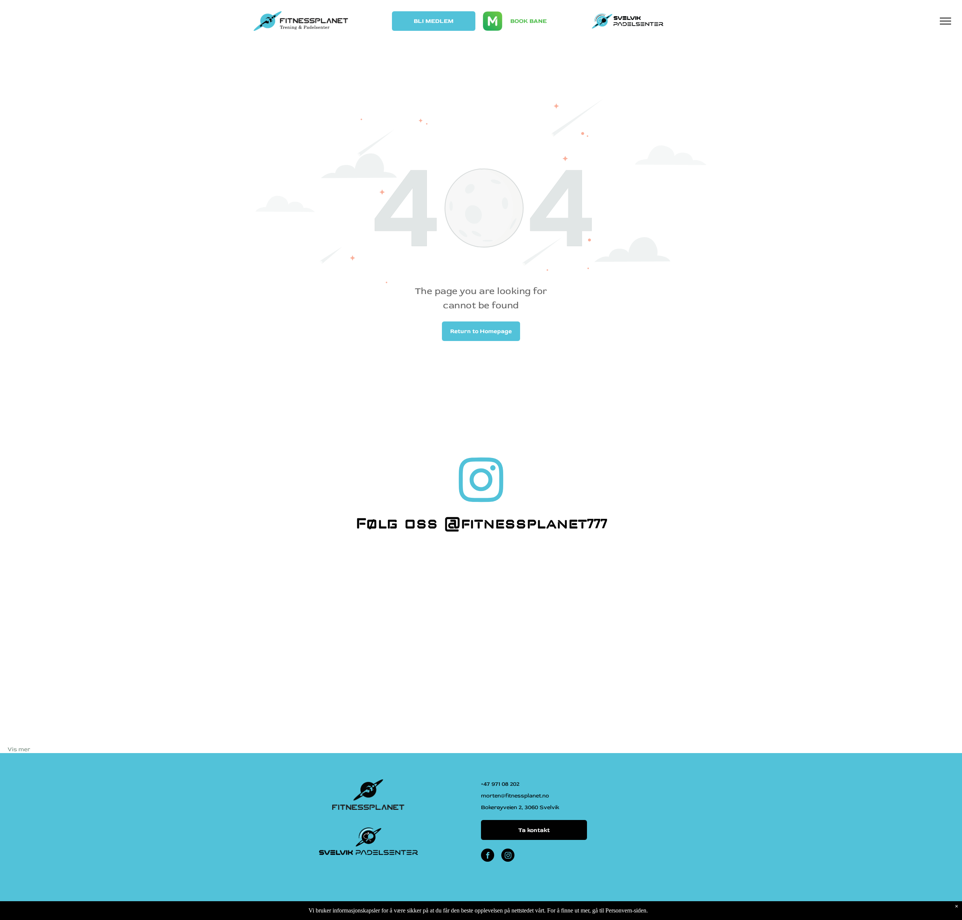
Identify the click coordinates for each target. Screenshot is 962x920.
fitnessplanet (524, 522)
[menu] (945, 21)
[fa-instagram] (481, 504)
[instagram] (507, 856)
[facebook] (487, 856)
